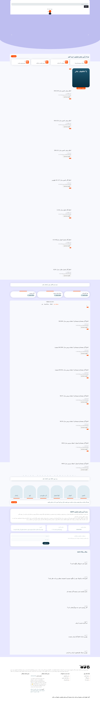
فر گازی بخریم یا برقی (81, 623)
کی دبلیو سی (43, 495)
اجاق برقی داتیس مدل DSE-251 (62, 150)
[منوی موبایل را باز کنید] (50, 13)
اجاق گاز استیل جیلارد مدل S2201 (62, 269)
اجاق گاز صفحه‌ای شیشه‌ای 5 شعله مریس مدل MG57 (74, 396)
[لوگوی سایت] (85, 1)
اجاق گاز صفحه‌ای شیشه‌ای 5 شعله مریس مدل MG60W (73, 321)
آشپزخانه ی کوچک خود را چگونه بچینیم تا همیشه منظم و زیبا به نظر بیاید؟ (67, 578)
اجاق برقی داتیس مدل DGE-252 (62, 120)
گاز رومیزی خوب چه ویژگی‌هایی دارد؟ (77, 607)
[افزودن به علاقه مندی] (63, 88)
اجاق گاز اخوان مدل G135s (64, 210)
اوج (30, 495)
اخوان (70, 495)
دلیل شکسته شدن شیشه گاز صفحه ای (77, 591)
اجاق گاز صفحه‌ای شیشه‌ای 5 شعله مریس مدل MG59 (74, 421)
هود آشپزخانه (85, 293)
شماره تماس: (36, 675)
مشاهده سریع (66, 88)
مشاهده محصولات (81, 88)
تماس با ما (14, 502)
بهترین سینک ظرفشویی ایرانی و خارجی (76, 652)
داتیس (83, 495)
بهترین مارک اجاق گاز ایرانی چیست (77, 636)
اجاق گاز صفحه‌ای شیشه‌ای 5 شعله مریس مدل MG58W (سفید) (71, 347)
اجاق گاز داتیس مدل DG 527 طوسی (61, 180)
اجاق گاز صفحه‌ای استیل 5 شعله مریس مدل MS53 (75, 463)
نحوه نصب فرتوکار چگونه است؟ (78, 563)
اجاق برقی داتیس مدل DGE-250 (62, 91)
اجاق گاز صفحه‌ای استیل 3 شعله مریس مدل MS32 (75, 443)
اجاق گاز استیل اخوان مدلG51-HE (62, 239)
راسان (16, 495)
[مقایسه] (69, 88)
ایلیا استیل (56, 495)
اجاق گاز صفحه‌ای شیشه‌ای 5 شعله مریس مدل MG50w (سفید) (71, 370)
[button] (11, 35)
